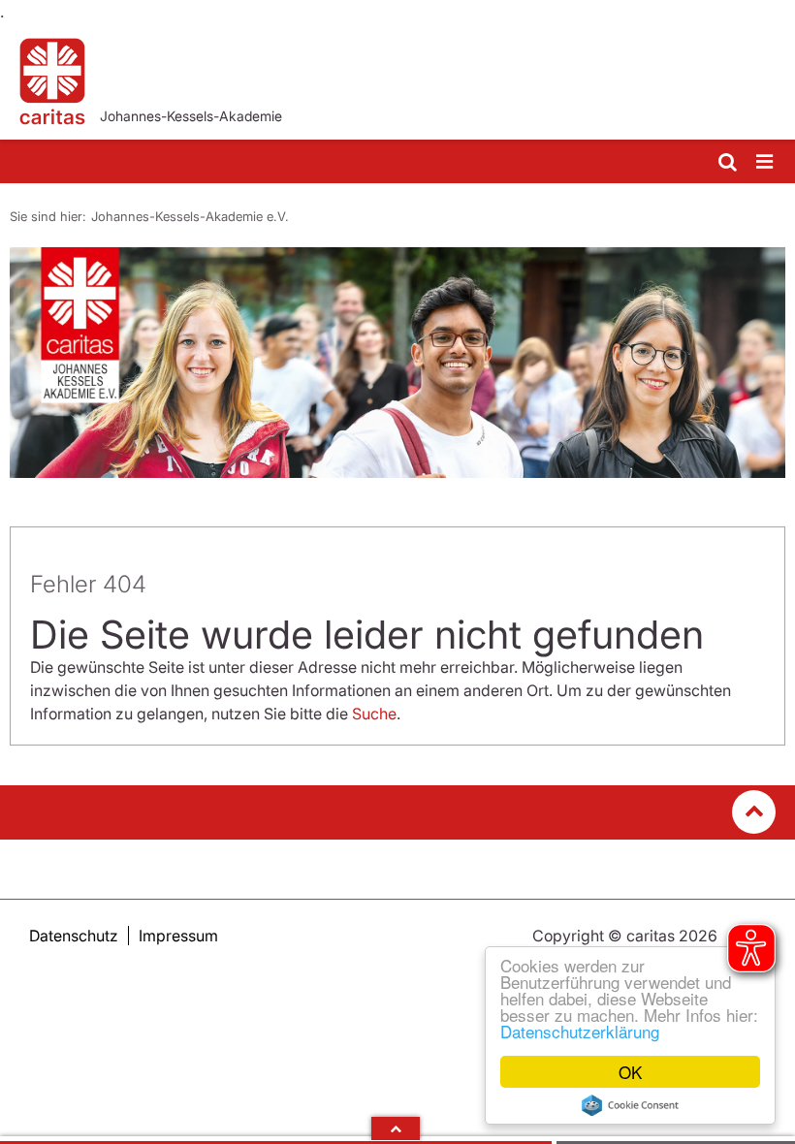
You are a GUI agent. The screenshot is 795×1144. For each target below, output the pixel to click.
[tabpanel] (397, 362)
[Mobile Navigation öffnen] (766, 162)
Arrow (395, 1128)
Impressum (178, 935)
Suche (374, 713)
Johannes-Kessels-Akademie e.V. (190, 216)
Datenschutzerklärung (579, 1031)
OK (630, 1072)
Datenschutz (73, 935)
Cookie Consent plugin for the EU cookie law (630, 1105)
